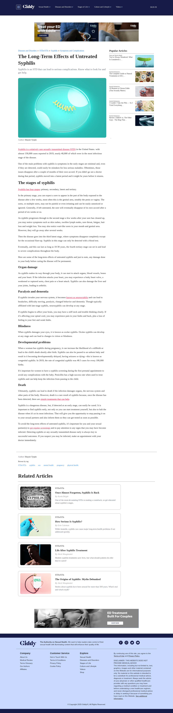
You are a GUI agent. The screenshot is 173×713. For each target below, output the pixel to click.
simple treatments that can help (55, 399)
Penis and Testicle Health (115, 55)
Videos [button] (118, 7)
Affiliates (23, 669)
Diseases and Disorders (27, 51)
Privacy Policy (55, 663)
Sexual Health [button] (44, 7)
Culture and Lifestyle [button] (102, 7)
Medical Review (26, 660)
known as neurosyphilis (77, 297)
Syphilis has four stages (29, 189)
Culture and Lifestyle (88, 666)
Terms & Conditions (58, 660)
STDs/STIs (43, 51)
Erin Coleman (63, 525)
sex (39, 465)
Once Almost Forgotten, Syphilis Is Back (77, 492)
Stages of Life (85, 663)
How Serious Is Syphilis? (68, 521)
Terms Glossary (26, 663)
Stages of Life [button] (83, 7)
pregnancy (60, 465)
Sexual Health (85, 657)
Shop (82, 672)
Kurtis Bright (63, 496)
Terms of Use (119, 656)
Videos (82, 669)
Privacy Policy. (134, 656)
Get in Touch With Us (58, 657)
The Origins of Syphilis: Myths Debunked (78, 579)
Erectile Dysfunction (114, 72)
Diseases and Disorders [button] (63, 7)
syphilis (32, 465)
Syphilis (54, 51)
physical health (72, 465)
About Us (23, 657)
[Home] (29, 7)
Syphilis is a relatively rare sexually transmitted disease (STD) (47, 149)
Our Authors (25, 666)
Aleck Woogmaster (65, 554)
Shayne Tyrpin (31, 140)
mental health (49, 465)
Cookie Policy (55, 666)
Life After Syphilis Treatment (71, 550)
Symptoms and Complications (72, 51)
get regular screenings (40, 428)
